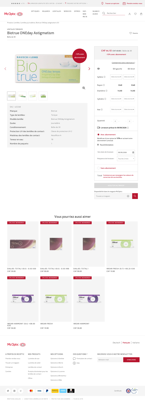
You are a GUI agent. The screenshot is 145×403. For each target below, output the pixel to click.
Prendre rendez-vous (12, 358)
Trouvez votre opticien (76, 3)
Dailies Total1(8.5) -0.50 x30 (21, 269)
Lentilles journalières (28, 23)
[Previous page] (6, 69)
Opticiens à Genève (57, 358)
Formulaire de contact (84, 358)
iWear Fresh (46, 324)
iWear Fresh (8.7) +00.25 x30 (120, 269)
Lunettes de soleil (34, 363)
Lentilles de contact (35, 367)
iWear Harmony (81, 324)
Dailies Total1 (81, 269)
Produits (10, 23)
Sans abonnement (108, 168)
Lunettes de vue (33, 358)
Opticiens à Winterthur (58, 376)
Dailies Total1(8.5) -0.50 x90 (54, 269)
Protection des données (60, 399)
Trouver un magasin (12, 363)
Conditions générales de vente (36, 399)
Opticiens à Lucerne (58, 371)
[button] (129, 14)
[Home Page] (13, 14)
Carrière (8, 371)
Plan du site (78, 399)
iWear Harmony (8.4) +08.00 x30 (21, 324)
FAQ (78, 363)
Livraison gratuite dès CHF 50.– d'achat (46, 3)
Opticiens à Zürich (57, 367)
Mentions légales (14, 399)
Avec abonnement (108, 134)
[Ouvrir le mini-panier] (141, 14)
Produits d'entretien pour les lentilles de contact (38, 372)
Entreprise (9, 367)
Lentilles (17, 23)
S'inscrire (131, 360)
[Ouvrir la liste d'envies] (135, 14)
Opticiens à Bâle (56, 380)
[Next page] (89, 69)
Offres (30, 378)
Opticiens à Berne (57, 363)
